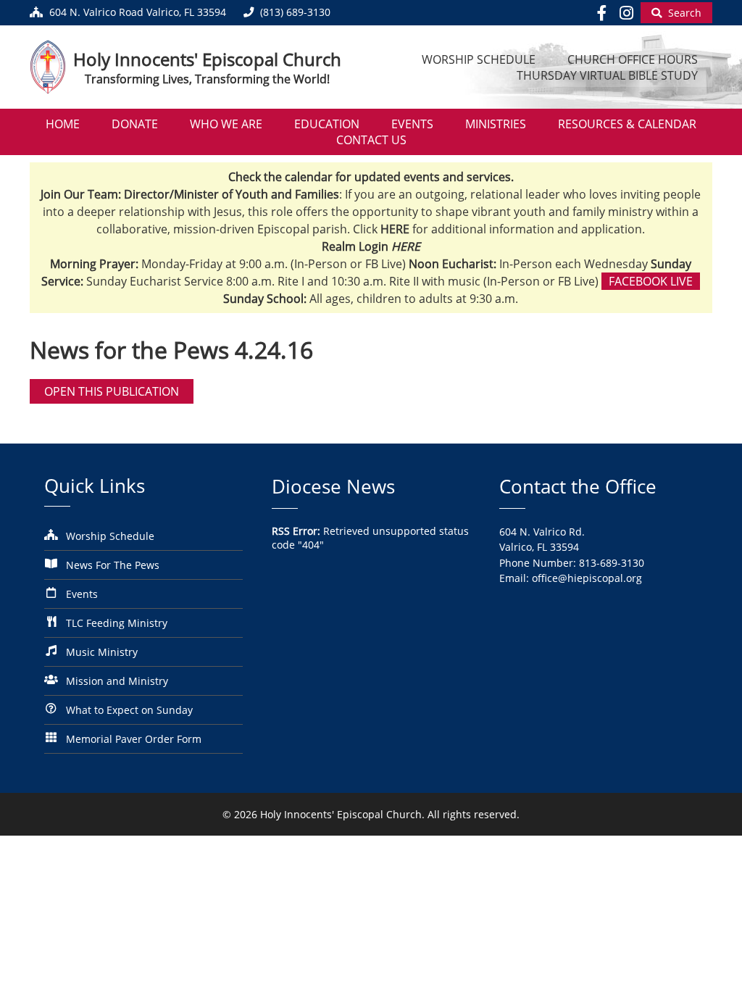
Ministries (495, 124)
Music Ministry (102, 652)
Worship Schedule (478, 59)
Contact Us (371, 140)
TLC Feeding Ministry (116, 623)
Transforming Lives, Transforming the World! (207, 79)
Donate (135, 124)
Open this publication (111, 391)
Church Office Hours (632, 59)
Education (326, 124)
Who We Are (226, 124)
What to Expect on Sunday (129, 710)
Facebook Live (651, 281)
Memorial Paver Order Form (133, 739)
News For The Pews (112, 565)
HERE (405, 246)
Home (63, 124)
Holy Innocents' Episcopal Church (207, 59)
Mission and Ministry (117, 681)
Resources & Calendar (627, 124)
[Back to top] (711, 968)
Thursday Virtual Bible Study (607, 75)
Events (412, 124)
